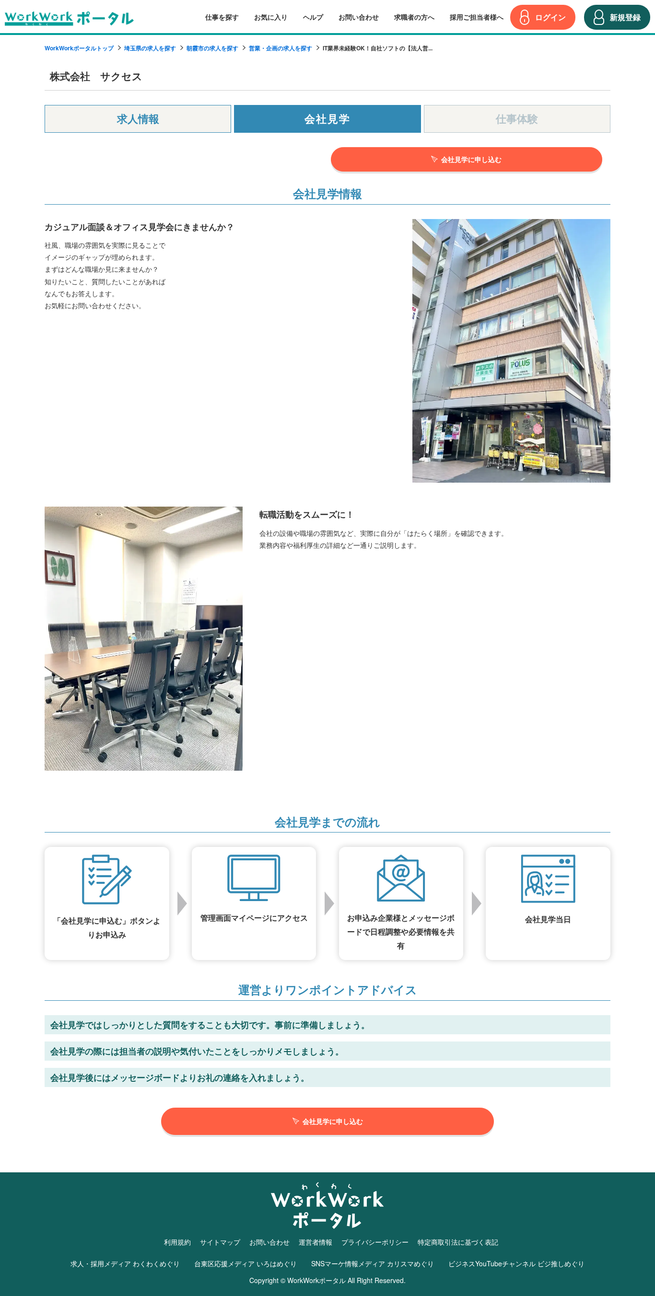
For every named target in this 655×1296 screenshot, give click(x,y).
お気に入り (271, 17)
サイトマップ (220, 1242)
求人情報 (138, 118)
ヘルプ (313, 17)
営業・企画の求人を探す (280, 48)
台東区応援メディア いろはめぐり (245, 1263)
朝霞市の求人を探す (212, 48)
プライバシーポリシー (375, 1242)
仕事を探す (222, 17)
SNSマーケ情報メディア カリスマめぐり (372, 1263)
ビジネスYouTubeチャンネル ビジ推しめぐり (516, 1263)
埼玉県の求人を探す (150, 48)
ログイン (550, 17)
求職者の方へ (414, 17)
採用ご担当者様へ (476, 17)
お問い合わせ (359, 17)
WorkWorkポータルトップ (79, 48)
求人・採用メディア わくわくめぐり (125, 1263)
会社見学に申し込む (471, 159)
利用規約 (177, 1242)
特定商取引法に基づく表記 (458, 1242)
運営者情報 (315, 1242)
